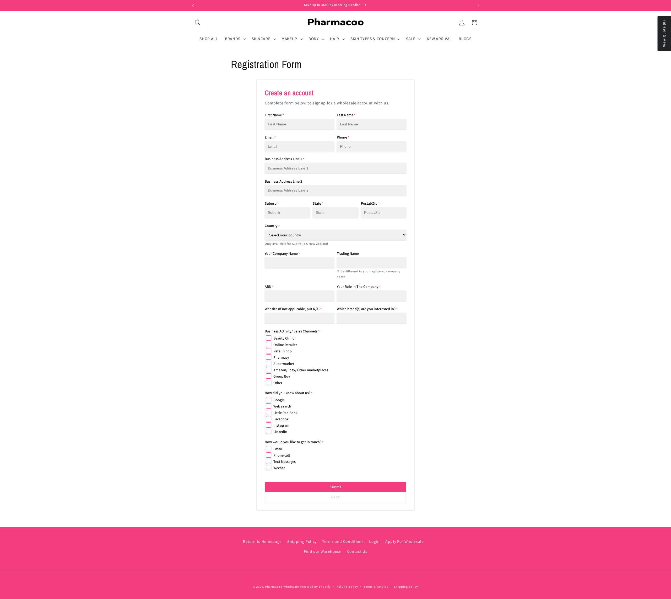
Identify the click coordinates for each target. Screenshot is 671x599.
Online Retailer (285, 344)
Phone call (281, 455)
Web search (282, 406)
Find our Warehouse (323, 551)
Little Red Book (285, 412)
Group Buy (281, 376)
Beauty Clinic (283, 338)
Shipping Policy (302, 541)
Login (374, 541)
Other (277, 382)
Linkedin (280, 431)
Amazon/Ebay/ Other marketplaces (300, 370)
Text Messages (284, 461)
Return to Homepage (262, 541)
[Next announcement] (478, 5)
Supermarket (283, 363)
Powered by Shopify (315, 587)
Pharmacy (281, 357)
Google (279, 399)
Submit (335, 487)
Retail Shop (282, 351)
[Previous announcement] (193, 5)
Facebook (281, 419)
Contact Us (357, 551)
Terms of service (376, 587)
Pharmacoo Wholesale (282, 587)
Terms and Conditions (343, 541)
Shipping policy (406, 587)
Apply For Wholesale (404, 541)
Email (277, 449)
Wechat (279, 467)
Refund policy (347, 587)
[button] (197, 22)
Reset (335, 497)
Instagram (281, 425)
